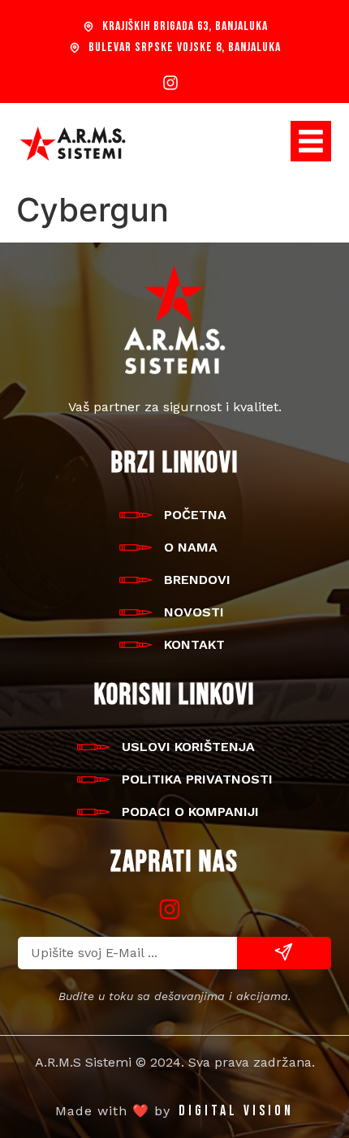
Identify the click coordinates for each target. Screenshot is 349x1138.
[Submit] (284, 953)
